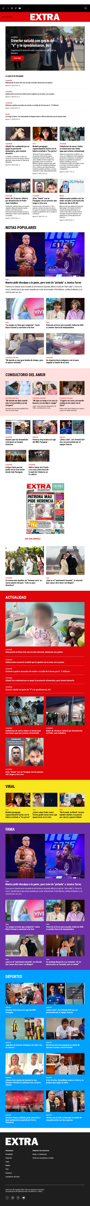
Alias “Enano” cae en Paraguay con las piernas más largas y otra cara (45, 200)
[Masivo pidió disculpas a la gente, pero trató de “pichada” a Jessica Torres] (45, 254)
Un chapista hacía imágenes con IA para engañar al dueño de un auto (62, 361)
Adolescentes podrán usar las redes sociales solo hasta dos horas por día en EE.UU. (72, 200)
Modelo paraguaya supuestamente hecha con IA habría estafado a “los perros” (45, 148)
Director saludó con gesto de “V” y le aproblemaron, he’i (32, 43)
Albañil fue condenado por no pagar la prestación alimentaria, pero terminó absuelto (17, 150)
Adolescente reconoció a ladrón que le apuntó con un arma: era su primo (29, 94)
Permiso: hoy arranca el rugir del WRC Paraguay (44, 440)
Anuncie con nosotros (41, 1150)
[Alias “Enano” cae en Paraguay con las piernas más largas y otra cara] (45, 186)
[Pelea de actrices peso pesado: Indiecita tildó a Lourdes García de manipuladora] (65, 309)
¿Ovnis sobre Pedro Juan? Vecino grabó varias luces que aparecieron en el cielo (45, 814)
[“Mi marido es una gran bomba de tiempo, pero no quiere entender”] (24, 344)
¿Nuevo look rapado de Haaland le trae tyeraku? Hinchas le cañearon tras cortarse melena (23, 1082)
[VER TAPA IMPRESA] (45, 511)
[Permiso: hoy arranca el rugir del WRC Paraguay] (45, 427)
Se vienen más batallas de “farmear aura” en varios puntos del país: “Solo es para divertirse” (23, 582)
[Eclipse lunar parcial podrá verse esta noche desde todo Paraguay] (15, 456)
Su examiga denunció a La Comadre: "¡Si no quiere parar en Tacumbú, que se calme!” (63, 963)
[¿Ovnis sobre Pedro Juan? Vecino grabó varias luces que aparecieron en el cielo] (45, 800)
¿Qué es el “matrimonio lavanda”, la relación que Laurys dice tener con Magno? (64, 581)
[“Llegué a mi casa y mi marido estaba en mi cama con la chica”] (72, 388)
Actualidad (14, 37)
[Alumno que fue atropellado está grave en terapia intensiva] (17, 427)
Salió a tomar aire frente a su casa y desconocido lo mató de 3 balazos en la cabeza (39, 471)
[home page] (45, 17)
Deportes (35, 437)
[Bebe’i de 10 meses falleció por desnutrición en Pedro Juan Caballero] (17, 186)
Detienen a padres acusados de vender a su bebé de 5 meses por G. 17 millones (32, 105)
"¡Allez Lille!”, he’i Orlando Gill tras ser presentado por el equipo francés (72, 441)
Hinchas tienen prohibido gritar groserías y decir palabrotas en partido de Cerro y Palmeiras (22, 1119)
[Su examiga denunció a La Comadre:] (65, 945)
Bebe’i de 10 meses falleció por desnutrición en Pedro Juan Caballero (16, 200)
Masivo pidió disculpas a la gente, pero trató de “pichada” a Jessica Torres (43, 282)
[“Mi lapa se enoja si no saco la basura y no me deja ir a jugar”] (45, 388)
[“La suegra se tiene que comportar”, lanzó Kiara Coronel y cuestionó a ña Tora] (24, 309)
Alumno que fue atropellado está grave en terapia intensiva (16, 441)
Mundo (7, 114)
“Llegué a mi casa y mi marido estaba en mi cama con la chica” (72, 402)
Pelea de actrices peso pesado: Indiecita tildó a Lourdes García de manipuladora (64, 326)
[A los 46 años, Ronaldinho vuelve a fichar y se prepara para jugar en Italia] (65, 1064)
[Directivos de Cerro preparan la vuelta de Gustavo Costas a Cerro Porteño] (65, 1028)
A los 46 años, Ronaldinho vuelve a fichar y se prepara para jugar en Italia (65, 1081)
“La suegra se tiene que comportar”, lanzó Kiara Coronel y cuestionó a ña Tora (22, 326)
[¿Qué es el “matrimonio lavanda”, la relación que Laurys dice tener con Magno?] (65, 560)
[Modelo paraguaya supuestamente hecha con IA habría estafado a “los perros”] (45, 134)
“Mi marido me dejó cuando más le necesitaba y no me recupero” (16, 402)
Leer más (17, 58)
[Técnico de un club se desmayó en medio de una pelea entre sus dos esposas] (65, 1101)
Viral (34, 144)
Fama (7, 279)
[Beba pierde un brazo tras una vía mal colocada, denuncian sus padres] (45, 624)
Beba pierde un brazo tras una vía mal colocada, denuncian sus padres (29, 83)
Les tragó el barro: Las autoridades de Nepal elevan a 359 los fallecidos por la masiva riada (35, 116)
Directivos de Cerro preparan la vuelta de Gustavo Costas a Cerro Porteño (63, 1046)
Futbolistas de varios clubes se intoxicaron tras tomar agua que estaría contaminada (72, 148)
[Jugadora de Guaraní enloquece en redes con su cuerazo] (24, 1028)
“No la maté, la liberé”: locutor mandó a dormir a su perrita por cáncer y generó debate (72, 814)
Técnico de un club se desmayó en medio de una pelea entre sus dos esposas (64, 1118)
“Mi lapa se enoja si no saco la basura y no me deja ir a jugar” (45, 401)
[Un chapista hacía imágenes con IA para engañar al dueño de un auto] (65, 344)
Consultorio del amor (12, 357)
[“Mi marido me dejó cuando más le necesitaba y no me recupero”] (17, 388)
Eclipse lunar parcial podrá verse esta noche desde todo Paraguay (15, 469)
